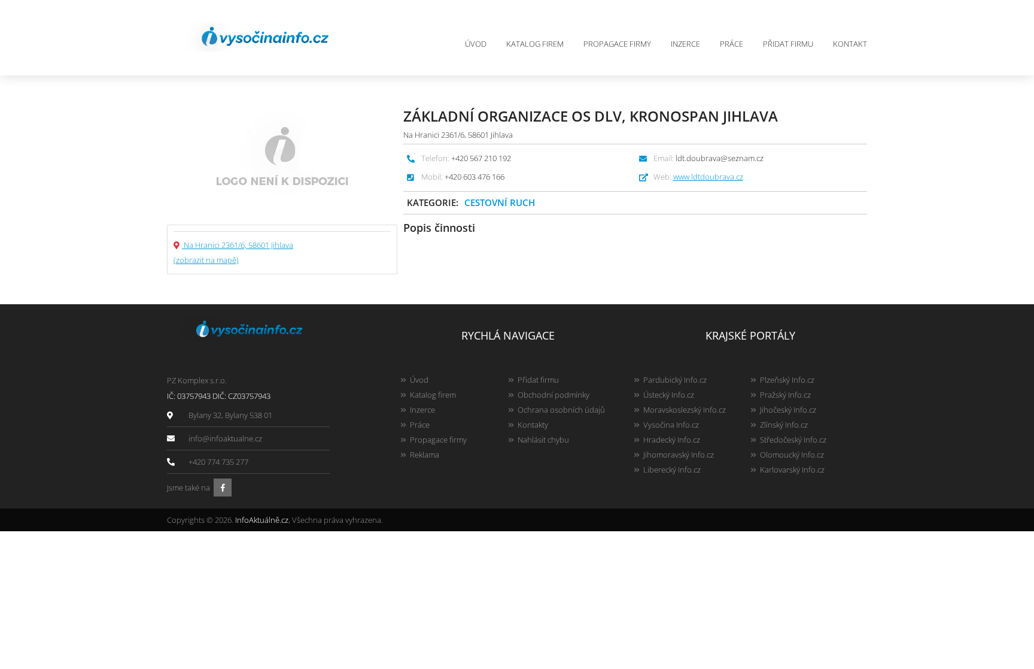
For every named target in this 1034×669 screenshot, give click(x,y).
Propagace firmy (617, 43)
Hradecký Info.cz (671, 439)
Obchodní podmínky (553, 394)
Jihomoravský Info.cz (678, 454)
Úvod (475, 43)
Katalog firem (535, 43)
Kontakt (850, 43)
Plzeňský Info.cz (787, 379)
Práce (731, 43)
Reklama (424, 454)
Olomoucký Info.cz (792, 454)
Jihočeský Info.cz (788, 409)
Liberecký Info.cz (672, 469)
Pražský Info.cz (785, 394)
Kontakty (533, 424)
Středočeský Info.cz (793, 439)
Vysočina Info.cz (671, 424)
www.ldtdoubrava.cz (708, 176)
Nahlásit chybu (543, 439)
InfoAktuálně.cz (261, 519)
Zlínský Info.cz (784, 424)
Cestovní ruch (499, 202)
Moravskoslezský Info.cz (684, 409)
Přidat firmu (788, 43)
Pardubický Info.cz (675, 379)
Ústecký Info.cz (668, 394)
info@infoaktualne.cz (225, 438)
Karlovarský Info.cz (792, 469)
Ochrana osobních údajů (561, 409)
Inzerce (685, 43)
